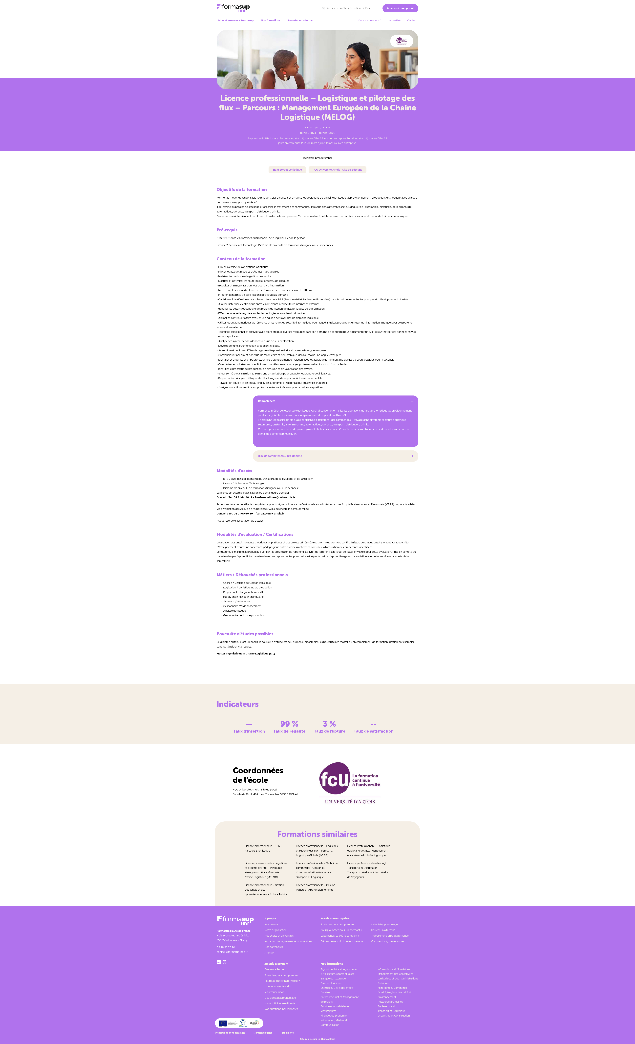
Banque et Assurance (333, 978)
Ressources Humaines (390, 1001)
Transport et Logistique (391, 1011)
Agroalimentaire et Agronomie (338, 969)
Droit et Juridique (330, 983)
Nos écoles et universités (279, 935)
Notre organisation (275, 930)
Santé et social (386, 1006)
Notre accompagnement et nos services (288, 941)
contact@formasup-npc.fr (232, 952)
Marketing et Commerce (392, 988)
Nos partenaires (273, 947)
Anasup (269, 952)
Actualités (395, 20)
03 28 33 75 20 (226, 947)
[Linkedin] (219, 962)
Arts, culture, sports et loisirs (337, 974)
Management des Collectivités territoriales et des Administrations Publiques (398, 979)
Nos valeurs (271, 924)
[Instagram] (224, 962)
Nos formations (270, 20)
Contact (412, 20)
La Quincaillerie (326, 1039)
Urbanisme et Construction (394, 1015)
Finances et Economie (333, 1015)
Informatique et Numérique (394, 969)
